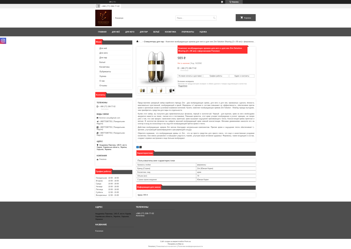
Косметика (170, 32)
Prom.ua (187, 241)
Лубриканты (188, 32)
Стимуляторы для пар (154, 41)
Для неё (116, 32)
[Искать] (214, 18)
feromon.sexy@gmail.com (109, 118)
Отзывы (103, 85)
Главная (102, 32)
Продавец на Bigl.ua (175, 244)
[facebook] (137, 148)
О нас (102, 81)
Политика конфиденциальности (190, 246)
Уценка (203, 32)
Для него (129, 32)
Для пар (144, 32)
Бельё (156, 32)
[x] (140, 148)
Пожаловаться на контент (166, 246)
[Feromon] (103, 18)
